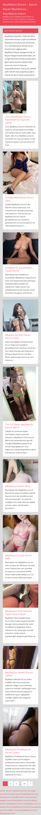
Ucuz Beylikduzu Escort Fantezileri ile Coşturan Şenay (18, 119)
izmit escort (31, 797)
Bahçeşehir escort (7, 813)
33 (24, 783)
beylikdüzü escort (29, 794)
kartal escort (5, 797)
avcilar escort (5, 807)
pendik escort (18, 797)
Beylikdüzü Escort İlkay (17, 486)
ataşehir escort (6, 800)
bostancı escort (19, 790)
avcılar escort (5, 790)
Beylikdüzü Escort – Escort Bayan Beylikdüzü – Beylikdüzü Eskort (20, 9)
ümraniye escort (14, 794)
